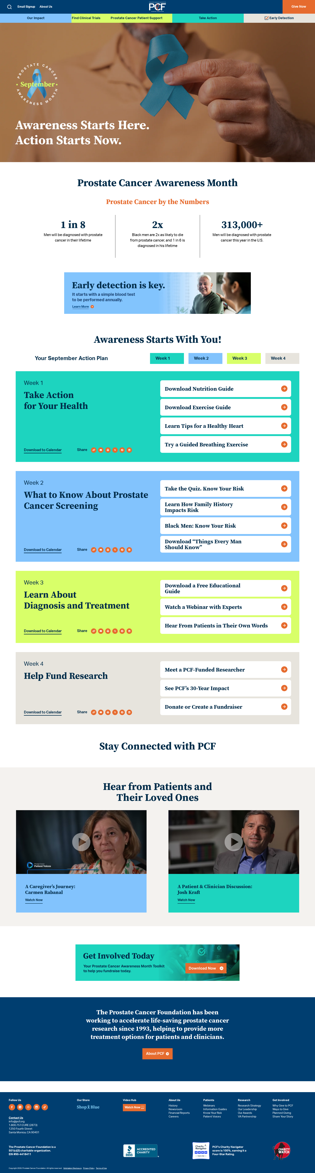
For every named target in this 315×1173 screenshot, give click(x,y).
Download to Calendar (43, 450)
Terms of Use (101, 1168)
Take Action (208, 18)
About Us (46, 6)
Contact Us (16, 1118)
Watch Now (34, 900)
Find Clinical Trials (86, 18)
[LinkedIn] (36, 1107)
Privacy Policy (88, 1168)
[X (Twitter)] (20, 1107)
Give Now (298, 6)
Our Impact (35, 18)
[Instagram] (28, 1107)
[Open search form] (9, 7)
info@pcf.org (17, 1121)
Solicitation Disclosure (72, 1168)
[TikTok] (45, 1107)
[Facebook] (12, 1107)
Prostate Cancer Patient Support (136, 18)
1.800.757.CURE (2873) (23, 1125)
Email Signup (26, 6)
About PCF (156, 1054)
